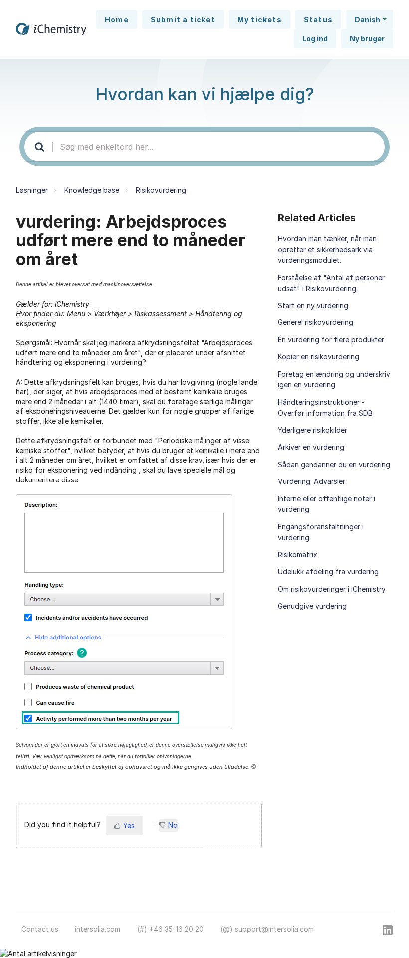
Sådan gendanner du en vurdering (334, 464)
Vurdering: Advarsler (311, 481)
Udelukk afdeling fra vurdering (328, 571)
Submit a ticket (183, 19)
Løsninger (32, 190)
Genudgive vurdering (312, 606)
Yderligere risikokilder (312, 430)
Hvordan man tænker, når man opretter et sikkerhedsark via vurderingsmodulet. (327, 249)
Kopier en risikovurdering (318, 356)
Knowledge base (91, 190)
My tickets (259, 19)
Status (318, 19)
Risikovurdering (161, 190)
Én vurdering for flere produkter (331, 339)
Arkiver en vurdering (311, 447)
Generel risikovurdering (315, 322)
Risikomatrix (297, 554)
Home (117, 19)
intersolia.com (97, 929)
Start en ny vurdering (313, 305)
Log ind (315, 38)
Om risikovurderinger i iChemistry (332, 589)
